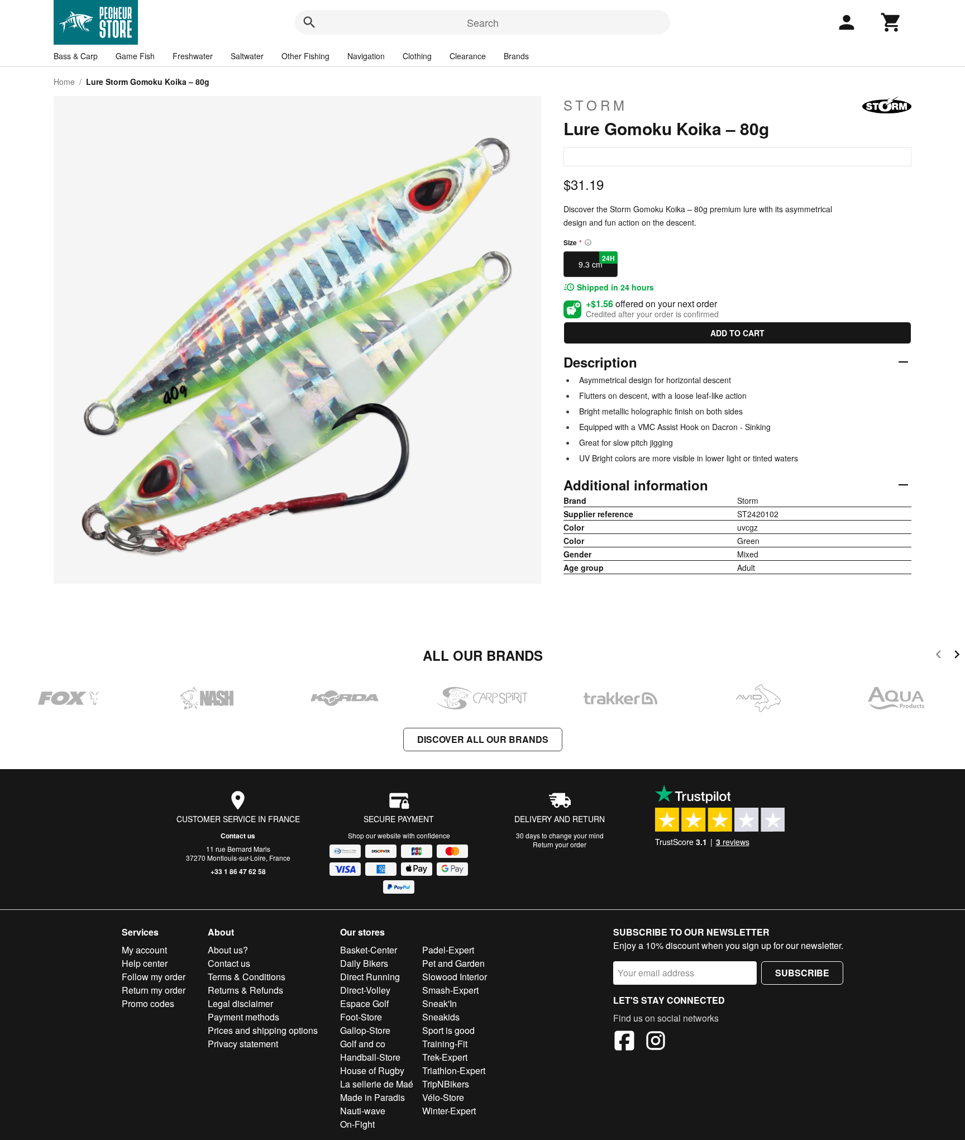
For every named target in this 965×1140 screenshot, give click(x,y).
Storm (595, 105)
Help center (145, 963)
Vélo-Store (443, 1097)
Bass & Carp (76, 55)
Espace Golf (364, 1003)
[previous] (938, 656)
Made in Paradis (372, 1097)
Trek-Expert (444, 1057)
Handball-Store (370, 1057)
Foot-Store (361, 1016)
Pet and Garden (453, 963)
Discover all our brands (482, 739)
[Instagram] (655, 1042)
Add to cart (737, 332)
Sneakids (441, 1016)
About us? (228, 949)
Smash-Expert (450, 990)
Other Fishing (305, 55)
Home (64, 81)
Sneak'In (439, 1003)
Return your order (559, 844)
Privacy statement (243, 1043)
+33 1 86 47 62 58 (238, 871)
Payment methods (243, 1016)
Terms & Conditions (246, 976)
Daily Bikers (364, 963)
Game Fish (135, 55)
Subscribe (802, 972)
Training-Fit (444, 1043)
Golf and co (362, 1043)
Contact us (238, 835)
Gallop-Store (365, 1030)
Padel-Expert (448, 949)
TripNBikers (445, 1083)
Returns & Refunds (245, 990)
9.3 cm (597, 261)
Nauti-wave (362, 1110)
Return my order (153, 990)
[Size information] (588, 242)
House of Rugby (372, 1070)
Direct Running (370, 976)
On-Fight (357, 1124)
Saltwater (247, 55)
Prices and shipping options (263, 1030)
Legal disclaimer (240, 1003)
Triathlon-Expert (453, 1070)
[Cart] (891, 22)
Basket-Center (368, 949)
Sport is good (448, 1030)
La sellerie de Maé (376, 1083)
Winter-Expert (449, 1110)
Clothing (417, 55)
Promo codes (148, 1003)
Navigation (366, 55)
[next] (957, 656)
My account (144, 949)
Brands (516, 55)
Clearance (468, 55)
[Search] (309, 22)
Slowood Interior (454, 976)
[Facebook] (624, 1042)
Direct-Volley (365, 990)
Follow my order (153, 976)
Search (483, 22)
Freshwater (193, 55)
